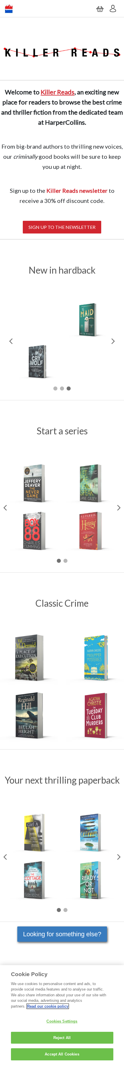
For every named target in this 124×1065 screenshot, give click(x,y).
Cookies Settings (61, 1021)
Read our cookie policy (47, 1006)
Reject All (62, 1038)
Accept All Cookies (62, 1054)
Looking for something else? (62, 934)
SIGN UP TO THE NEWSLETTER (62, 227)
